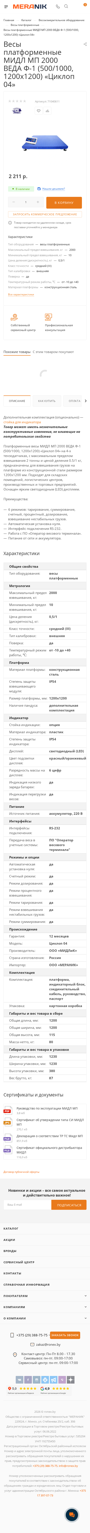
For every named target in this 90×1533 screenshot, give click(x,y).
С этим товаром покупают (53, 352)
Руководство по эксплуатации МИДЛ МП (47, 1108)
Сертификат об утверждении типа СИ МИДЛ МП (50, 1122)
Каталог (10, 1228)
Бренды (10, 1251)
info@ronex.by (68, 1466)
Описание (17, 401)
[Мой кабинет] (74, 7)
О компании (14, 1318)
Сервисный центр (19, 1262)
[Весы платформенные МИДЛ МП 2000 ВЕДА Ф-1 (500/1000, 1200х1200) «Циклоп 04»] (45, 143)
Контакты (12, 1273)
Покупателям (15, 1296)
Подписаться (69, 1205)
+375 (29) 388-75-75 (32, 1335)
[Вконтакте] (20, 1379)
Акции (9, 1240)
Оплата (75, 401)
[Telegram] (54, 1379)
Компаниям (14, 1307)
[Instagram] (37, 1379)
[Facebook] (28, 1379)
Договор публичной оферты (21, 1172)
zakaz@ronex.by (48, 1344)
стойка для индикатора (22, 422)
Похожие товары (17, 352)
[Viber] (62, 1379)
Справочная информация (26, 1285)
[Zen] (70, 1379)
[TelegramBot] (45, 1379)
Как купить (47, 401)
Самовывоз (33, 1358)
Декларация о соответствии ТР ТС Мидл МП (50, 1136)
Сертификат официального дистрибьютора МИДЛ (49, 1150)
